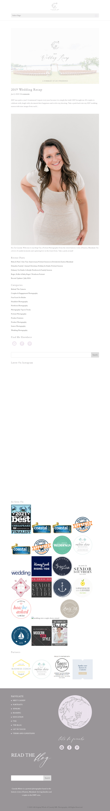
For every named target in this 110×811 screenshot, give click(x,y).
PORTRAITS (18, 705)
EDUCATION (18, 717)
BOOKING (17, 713)
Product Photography (18, 322)
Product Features (17, 318)
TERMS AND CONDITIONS (24, 733)
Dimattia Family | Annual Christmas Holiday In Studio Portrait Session (37, 266)
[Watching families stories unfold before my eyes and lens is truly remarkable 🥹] (33, 474)
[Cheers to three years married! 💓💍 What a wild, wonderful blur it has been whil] (33, 387)
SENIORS (16, 709)
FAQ (14, 721)
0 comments (25, 94)
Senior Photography (18, 326)
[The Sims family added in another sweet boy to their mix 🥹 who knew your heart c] (77, 474)
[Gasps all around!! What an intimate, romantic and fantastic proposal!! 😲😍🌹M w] (77, 431)
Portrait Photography (18, 314)
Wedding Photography (19, 330)
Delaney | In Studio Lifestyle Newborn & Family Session (31, 270)
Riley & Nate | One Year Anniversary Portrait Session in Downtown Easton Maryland (42, 262)
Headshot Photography (19, 301)
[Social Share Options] (13, 407)
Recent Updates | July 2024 (21, 278)
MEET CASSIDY (19, 700)
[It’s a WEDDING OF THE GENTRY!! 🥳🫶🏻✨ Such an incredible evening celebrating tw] (33, 431)
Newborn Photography (19, 305)
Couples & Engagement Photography (24, 293)
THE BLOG (17, 725)
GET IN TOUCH (19, 729)
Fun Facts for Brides (18, 297)
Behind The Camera (18, 289)
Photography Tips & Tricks (21, 310)
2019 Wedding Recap (26, 89)
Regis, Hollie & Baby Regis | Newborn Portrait (28, 274)
